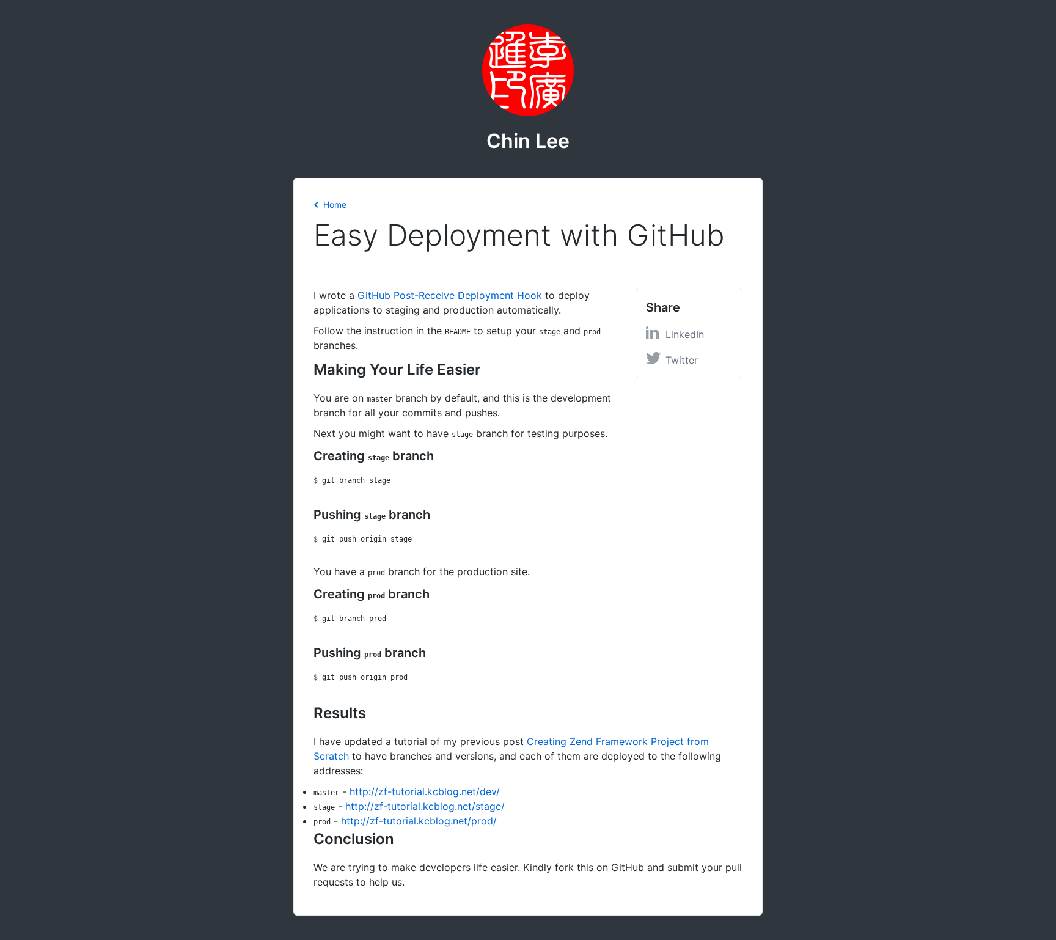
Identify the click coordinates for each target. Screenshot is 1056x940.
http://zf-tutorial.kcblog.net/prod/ (419, 821)
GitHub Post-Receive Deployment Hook (450, 295)
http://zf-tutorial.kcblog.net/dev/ (425, 791)
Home (334, 204)
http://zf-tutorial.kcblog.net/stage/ (425, 806)
